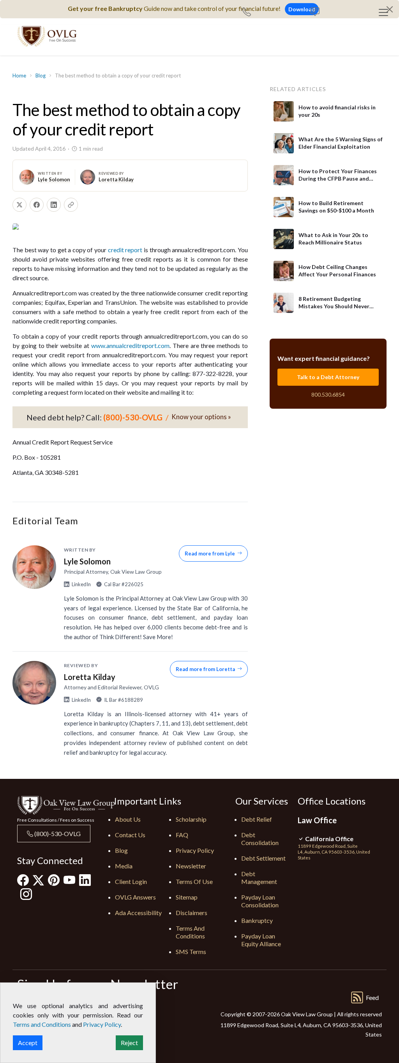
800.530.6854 (328, 394)
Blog (40, 75)
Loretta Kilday (116, 179)
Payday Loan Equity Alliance (261, 939)
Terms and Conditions (190, 932)
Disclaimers (191, 912)
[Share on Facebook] (37, 205)
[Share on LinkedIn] (54, 205)
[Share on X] (19, 205)
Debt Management (259, 877)
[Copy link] (71, 205)
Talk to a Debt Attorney (328, 377)
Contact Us (130, 834)
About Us (128, 819)
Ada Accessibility (138, 912)
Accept (27, 1042)
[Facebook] (23, 880)
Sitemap (187, 897)
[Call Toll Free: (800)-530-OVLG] (249, 12)
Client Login (131, 881)
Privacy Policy (195, 850)
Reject (129, 1042)
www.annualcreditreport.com (130, 345)
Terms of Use (194, 881)
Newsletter (191, 866)
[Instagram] (26, 894)
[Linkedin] (85, 880)
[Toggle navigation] (383, 12)
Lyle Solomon (54, 179)
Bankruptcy (257, 920)
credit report (125, 249)
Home (19, 75)
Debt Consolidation (260, 838)
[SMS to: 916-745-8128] (315, 12)
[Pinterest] (54, 880)
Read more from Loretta (205, 669)
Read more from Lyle (210, 553)
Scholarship (191, 819)
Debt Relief (256, 819)
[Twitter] (38, 880)
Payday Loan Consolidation (260, 900)
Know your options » (201, 417)
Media (123, 866)
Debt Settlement (263, 858)
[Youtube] (69, 880)
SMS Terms (191, 951)
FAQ (182, 834)
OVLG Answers (135, 897)
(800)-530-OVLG (57, 833)
